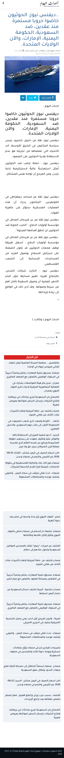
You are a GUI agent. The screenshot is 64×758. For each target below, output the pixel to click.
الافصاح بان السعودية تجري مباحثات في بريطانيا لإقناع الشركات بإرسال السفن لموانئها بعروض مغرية (33, 401)
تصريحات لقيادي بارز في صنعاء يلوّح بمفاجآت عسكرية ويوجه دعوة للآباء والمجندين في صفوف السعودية (35, 652)
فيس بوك (50, 344)
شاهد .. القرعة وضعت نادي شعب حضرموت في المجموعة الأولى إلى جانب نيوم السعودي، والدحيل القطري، (33, 425)
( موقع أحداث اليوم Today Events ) (26, 751)
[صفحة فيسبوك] (3, 4)
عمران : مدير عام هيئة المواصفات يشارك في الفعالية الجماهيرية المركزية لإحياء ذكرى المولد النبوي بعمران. (34, 387)
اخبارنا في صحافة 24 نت (44, 338)
